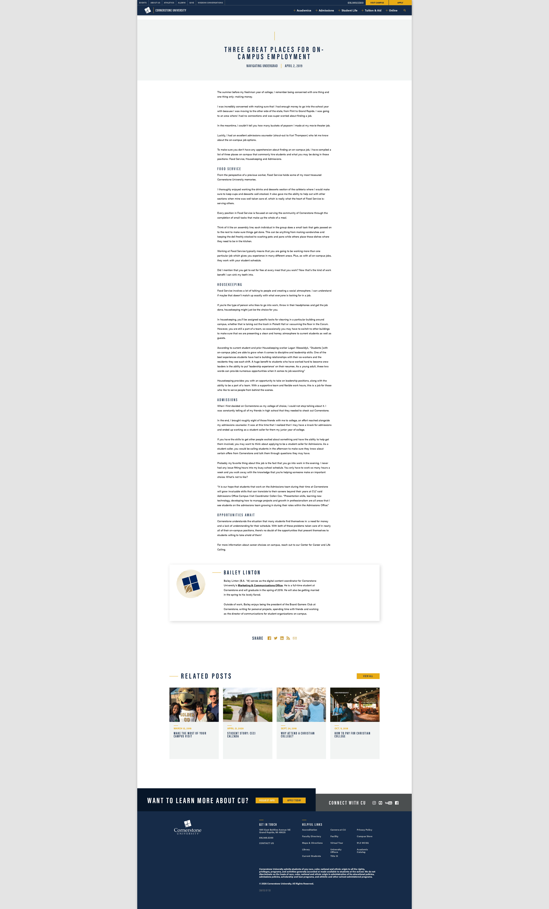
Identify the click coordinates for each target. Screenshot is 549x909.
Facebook (396, 803)
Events (143, 2)
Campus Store (364, 836)
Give (191, 2)
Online (393, 10)
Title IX (334, 856)
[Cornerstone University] (165, 10)
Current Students (311, 856)
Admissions (326, 10)
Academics (304, 10)
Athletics (169, 2)
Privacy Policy (364, 829)
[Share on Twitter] (275, 638)
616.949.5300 (356, 3)
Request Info (267, 800)
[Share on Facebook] (269, 638)
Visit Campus (377, 2)
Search (404, 10)
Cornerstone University (187, 827)
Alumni (182, 2)
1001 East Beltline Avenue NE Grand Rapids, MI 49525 (275, 831)
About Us (155, 2)
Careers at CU (338, 829)
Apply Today (294, 800)
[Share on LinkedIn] (282, 638)
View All (368, 676)
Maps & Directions (312, 842)
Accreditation (309, 829)
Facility (334, 836)
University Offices (335, 851)
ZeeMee (380, 803)
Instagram (374, 803)
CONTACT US (266, 843)
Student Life (350, 10)
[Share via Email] (295, 638)
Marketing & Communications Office (260, 585)
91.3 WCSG (363, 842)
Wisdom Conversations (210, 2)
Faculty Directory (311, 836)
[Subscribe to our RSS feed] (288, 638)
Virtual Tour (336, 842)
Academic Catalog (362, 851)
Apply (400, 2)
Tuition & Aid (373, 10)
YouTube (388, 802)
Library (306, 849)
